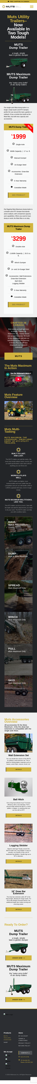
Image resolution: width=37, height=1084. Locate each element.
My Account (23, 1036)
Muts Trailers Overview (7, 1037)
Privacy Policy (24, 1043)
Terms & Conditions (23, 1039)
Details (19, 769)
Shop (6, 1042)
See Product (18, 195)
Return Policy (24, 1045)
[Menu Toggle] (32, 6)
